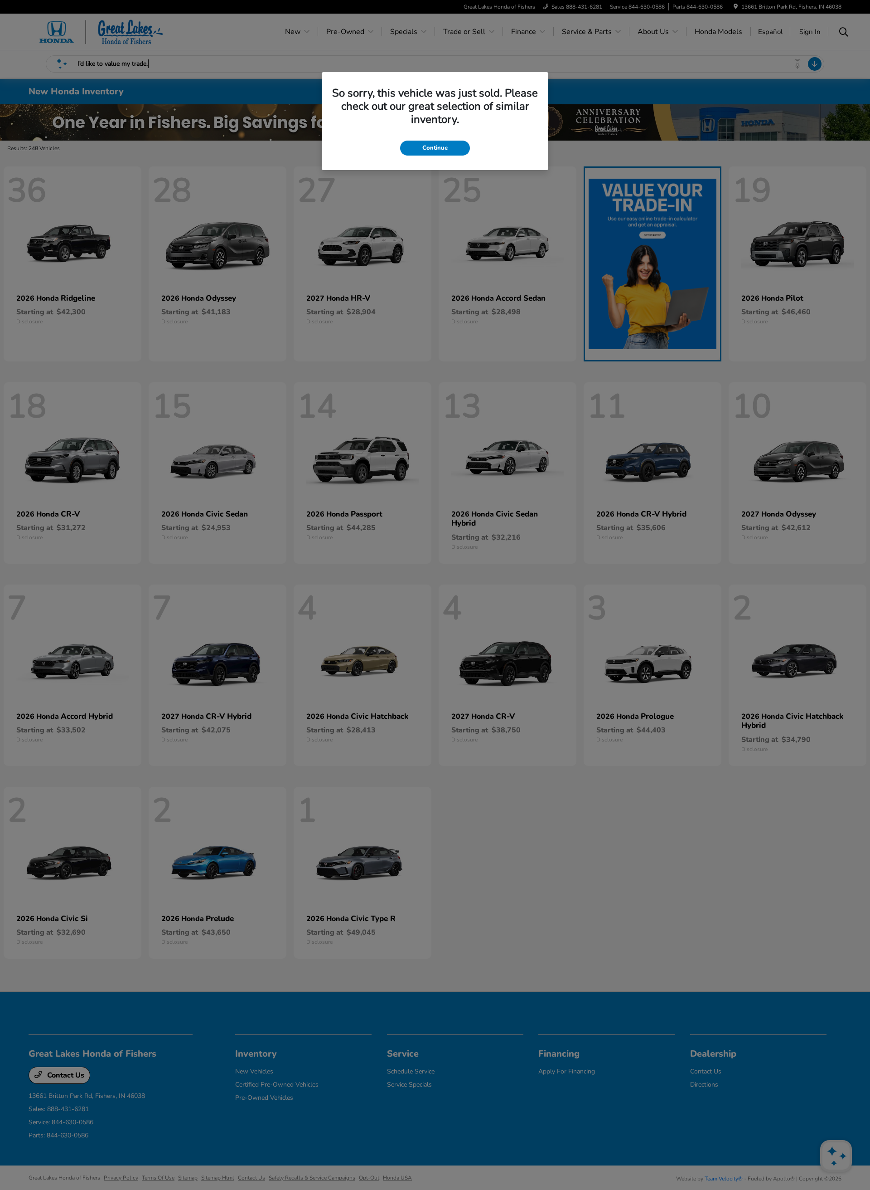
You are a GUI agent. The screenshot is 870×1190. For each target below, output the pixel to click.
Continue (435, 148)
